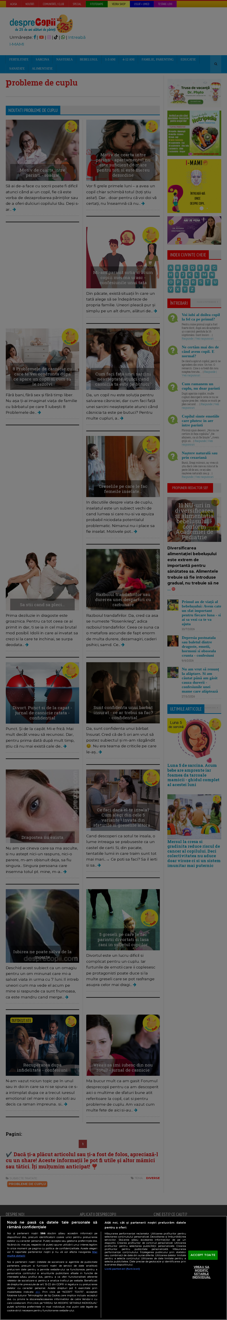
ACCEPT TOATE (203, 1255)
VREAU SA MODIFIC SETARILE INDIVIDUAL (201, 1272)
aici (37, 1291)
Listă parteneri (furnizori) (122, 1268)
